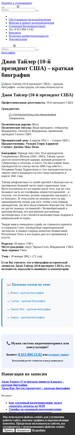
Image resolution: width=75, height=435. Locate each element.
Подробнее (39, 430)
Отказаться (23, 430)
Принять (8, 430)
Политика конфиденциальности (29, 35)
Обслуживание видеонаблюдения (30, 19)
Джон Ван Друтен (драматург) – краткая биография (35, 388)
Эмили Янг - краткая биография (30, 309)
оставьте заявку (58, 354)
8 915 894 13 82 (30, 354)
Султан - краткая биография (27, 301)
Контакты (15, 32)
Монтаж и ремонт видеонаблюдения (31, 22)
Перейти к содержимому (16, 3)
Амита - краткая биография (27, 317)
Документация (18, 39)
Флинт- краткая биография (27, 292)
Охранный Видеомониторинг (27, 26)
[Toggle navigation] (2, 7)
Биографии (8, 52)
